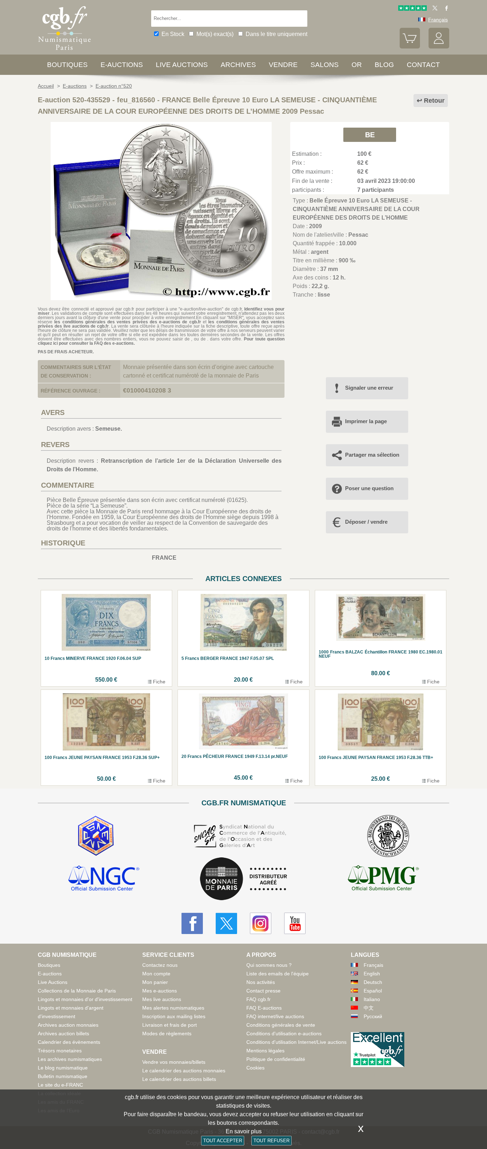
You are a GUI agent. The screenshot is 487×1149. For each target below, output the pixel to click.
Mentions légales (265, 1050)
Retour (434, 100)
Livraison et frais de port (169, 1025)
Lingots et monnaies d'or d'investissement (85, 999)
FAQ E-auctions (264, 1008)
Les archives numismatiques (70, 1059)
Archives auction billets (63, 1033)
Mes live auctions (161, 999)
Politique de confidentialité (275, 1059)
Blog (384, 64)
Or (357, 64)
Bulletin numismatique (62, 1076)
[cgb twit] (433, 9)
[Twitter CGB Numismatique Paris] (226, 923)
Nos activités (260, 982)
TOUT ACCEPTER (222, 1140)
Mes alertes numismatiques (173, 1008)
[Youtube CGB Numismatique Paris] (295, 923)
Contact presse (263, 991)
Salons (325, 64)
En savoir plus (244, 1131)
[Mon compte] (439, 47)
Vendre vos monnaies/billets (173, 1062)
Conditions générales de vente (280, 1025)
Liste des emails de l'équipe (277, 973)
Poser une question (369, 488)
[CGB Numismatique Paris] (64, 51)
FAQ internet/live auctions (275, 1016)
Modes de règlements (166, 1033)
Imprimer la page (366, 421)
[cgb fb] (444, 9)
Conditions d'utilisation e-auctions (284, 1033)
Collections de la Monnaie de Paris (77, 991)
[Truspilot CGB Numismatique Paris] (412, 9)
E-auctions (122, 64)
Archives (238, 64)
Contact (423, 64)
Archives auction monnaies (68, 1025)
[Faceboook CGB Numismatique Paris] (192, 923)
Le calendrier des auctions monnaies (183, 1070)
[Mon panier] (410, 47)
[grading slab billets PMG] (383, 879)
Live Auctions (52, 982)
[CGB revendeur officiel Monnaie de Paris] (243, 879)
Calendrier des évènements (69, 1042)
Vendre (283, 64)
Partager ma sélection (372, 455)
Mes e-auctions (159, 991)
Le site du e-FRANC (60, 1085)
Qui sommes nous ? (269, 965)
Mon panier (155, 982)
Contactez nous (160, 965)
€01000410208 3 (147, 390)
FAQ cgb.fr (258, 999)
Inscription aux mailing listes (173, 1016)
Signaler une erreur (369, 388)
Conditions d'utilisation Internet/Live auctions (296, 1042)
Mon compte (156, 973)
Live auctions (182, 64)
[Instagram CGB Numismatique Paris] (260, 923)
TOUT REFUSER (271, 1140)
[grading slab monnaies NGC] (103, 879)
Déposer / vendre (366, 522)
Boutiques (67, 64)
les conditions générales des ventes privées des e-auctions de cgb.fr (127, 321)
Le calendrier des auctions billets (179, 1079)
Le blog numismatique (63, 1068)
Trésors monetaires (60, 1050)
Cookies (255, 1068)
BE (370, 134)
